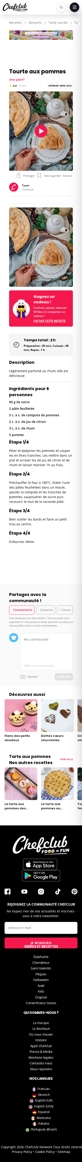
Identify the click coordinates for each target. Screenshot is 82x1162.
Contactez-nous (41, 1063)
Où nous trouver (41, 1034)
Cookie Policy (45, 1152)
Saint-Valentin (41, 968)
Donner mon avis (60, 85)
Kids (41, 991)
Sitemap (64, 1152)
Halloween (41, 980)
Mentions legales (40, 1057)
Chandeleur (41, 962)
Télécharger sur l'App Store (40, 864)
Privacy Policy (22, 1152)
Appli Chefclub (41, 1046)
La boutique (41, 1028)
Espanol (44, 1112)
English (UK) (43, 1100)
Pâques (41, 974)
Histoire (41, 1040)
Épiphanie (40, 957)
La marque (41, 1023)
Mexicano (44, 1118)
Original (41, 997)
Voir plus (66, 759)
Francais (44, 1089)
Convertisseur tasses (41, 1003)
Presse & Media (41, 1051)
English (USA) (43, 1106)
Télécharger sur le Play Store (41, 875)
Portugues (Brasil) (44, 1129)
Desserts (35, 22)
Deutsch (44, 1094)
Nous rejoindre (41, 1069)
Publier (64, 677)
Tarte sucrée (58, 22)
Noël (41, 986)
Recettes (15, 22)
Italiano (43, 1123)
